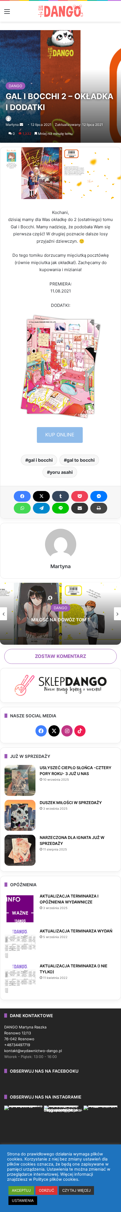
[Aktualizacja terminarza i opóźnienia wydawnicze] (20, 908)
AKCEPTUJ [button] (21, 1190)
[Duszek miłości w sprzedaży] (20, 815)
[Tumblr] (60, 496)
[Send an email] (21, 124)
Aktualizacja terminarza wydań (76, 930)
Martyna (12, 124)
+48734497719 (17, 1045)
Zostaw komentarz (60, 656)
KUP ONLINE (59, 435)
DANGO (15, 86)
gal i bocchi (40, 460)
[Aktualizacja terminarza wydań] (20, 943)
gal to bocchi (81, 460)
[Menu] (7, 13)
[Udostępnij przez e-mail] (79, 508)
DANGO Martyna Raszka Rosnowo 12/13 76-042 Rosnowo (25, 1033)
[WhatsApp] (22, 508)
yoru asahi (61, 472)
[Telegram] (41, 508)
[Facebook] (22, 496)
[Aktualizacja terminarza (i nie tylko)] (20, 978)
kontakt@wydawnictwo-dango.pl (33, 1050)
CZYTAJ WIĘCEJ (76, 1190)
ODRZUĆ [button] (46, 1190)
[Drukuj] (98, 508)
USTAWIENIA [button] (23, 1200)
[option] (60, 614)
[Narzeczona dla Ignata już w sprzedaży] (20, 850)
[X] (41, 496)
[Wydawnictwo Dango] (60, 11)
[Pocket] (79, 496)
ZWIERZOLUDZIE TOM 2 (60, 619)
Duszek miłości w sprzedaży (71, 802)
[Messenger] (98, 496)
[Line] (60, 508)
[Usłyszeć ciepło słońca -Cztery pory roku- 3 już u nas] (20, 780)
